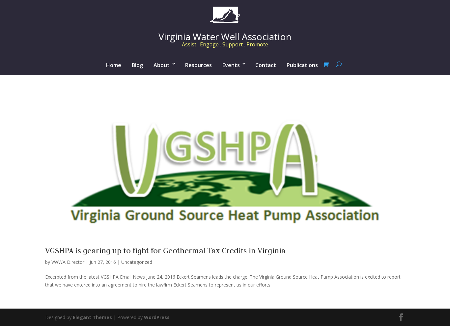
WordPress (157, 317)
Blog (137, 65)
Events (231, 65)
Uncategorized (136, 262)
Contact (265, 65)
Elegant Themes (92, 317)
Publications (302, 65)
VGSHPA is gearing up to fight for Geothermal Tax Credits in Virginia (165, 250)
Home (113, 65)
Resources (198, 65)
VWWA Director (67, 262)
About (162, 65)
